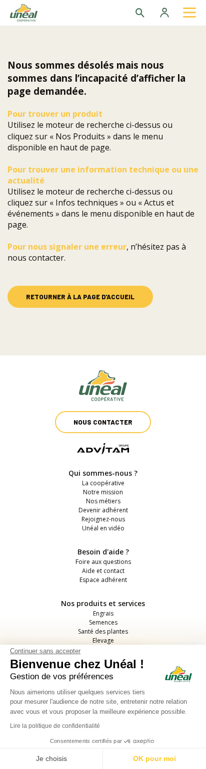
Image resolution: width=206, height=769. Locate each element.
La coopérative (103, 483)
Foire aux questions (103, 561)
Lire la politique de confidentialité (55, 725)
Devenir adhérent (103, 510)
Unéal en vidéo (103, 528)
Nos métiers (103, 501)
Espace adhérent (103, 579)
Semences (103, 622)
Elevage (103, 640)
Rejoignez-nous (103, 519)
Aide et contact (103, 570)
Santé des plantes (103, 631)
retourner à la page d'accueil (80, 297)
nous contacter (36, 257)
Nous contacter (103, 422)
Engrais (103, 613)
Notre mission (103, 492)
